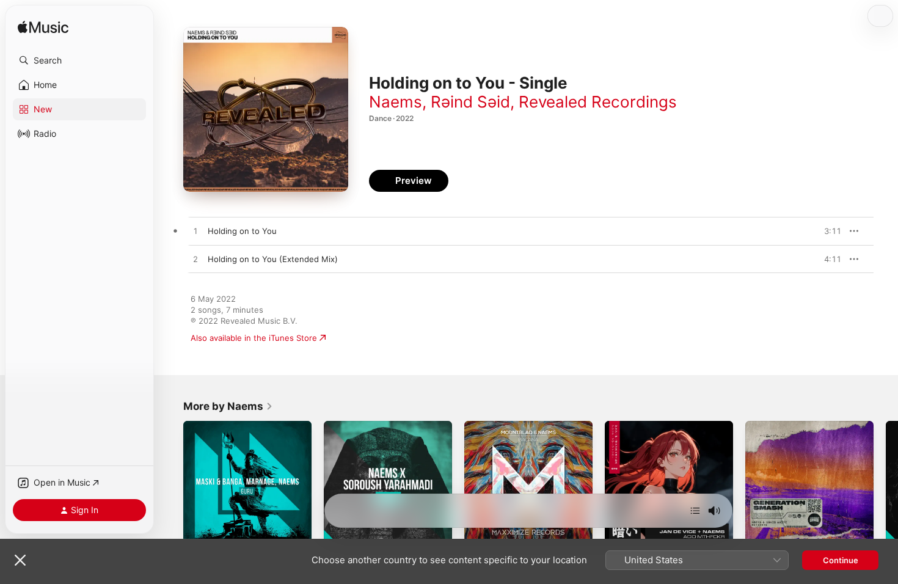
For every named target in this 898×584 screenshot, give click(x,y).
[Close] (20, 560)
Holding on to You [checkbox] (242, 231)
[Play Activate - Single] (760, 534)
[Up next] (695, 510)
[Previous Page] (171, 485)
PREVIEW (827, 231)
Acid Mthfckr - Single (645, 426)
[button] (79, 60)
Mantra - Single (353, 426)
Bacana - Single (493, 426)
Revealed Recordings (598, 101)
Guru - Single (208, 426)
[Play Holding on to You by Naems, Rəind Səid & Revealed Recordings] (195, 231)
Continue (840, 560)
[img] (43, 28)
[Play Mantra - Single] (339, 534)
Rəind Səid (470, 101)
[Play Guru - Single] (198, 534)
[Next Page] (885, 485)
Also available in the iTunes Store (254, 338)
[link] (228, 406)
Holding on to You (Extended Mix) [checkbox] (273, 259)
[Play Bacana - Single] (479, 534)
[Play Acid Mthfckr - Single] (620, 534)
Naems (395, 101)
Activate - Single (776, 426)
